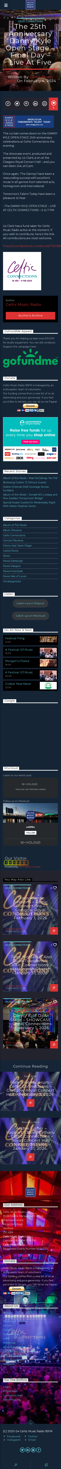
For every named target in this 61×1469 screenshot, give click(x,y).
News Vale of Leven (15, 576)
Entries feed (10, 1391)
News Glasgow (12, 566)
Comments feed (13, 1395)
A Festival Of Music (19, 649)
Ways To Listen (12, 1360)
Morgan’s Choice (17, 661)
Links (6, 1338)
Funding (8, 1330)
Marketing (9, 1342)
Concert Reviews (13, 540)
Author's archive (30, 315)
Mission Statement (14, 1347)
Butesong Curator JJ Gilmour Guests (24, 482)
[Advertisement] (28, 731)
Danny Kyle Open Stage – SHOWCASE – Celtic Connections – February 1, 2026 (30, 1021)
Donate (7, 1325)
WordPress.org (12, 1399)
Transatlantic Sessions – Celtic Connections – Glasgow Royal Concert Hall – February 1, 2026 (30, 908)
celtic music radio (23, 304)
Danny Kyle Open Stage (17, 545)
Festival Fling (15, 638)
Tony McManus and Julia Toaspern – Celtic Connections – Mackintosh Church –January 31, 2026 (30, 965)
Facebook (14, 1436)
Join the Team (11, 1334)
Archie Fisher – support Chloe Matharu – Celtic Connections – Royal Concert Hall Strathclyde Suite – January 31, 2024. (30, 1138)
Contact (8, 1317)
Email (32, 1439)
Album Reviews (12, 530)
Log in (7, 1386)
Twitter (33, 1436)
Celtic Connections (30, 21)
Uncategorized (12, 581)
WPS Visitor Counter (30, 866)
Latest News (10, 550)
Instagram (14, 1439)
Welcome (9, 1364)
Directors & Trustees (15, 1321)
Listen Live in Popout (30, 603)
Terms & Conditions (14, 1355)
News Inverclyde (13, 571)
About (6, 1312)
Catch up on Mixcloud (30, 615)
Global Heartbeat (18, 683)
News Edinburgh (13, 560)
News (6, 555)
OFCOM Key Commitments (19, 1351)
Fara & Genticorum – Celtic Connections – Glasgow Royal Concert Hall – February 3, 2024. (30, 1088)
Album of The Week (15, 525)
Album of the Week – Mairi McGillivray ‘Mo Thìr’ (30, 478)
